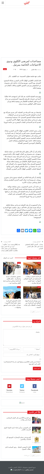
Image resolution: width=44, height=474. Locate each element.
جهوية (5, 69)
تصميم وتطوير (29, 469)
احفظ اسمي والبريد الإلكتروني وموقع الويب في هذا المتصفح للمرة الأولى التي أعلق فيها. (22, 363)
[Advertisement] (22, 32)
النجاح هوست (16, 469)
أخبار (39, 262)
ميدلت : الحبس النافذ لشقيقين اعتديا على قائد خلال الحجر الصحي (34, 246)
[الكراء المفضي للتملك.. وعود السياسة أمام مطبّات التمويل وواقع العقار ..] (36, 449)
